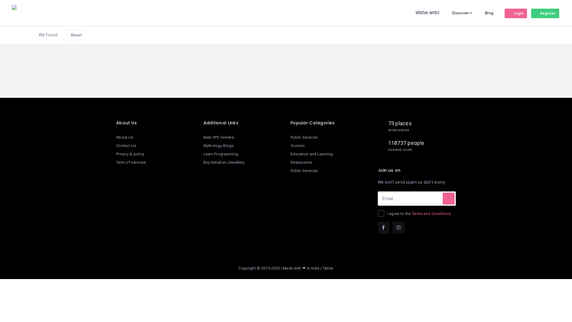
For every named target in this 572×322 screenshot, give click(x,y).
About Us (124, 137)
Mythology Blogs (218, 145)
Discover (460, 13)
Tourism (297, 145)
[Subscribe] (449, 199)
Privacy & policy (130, 154)
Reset (76, 35)
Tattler (328, 268)
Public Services (304, 137)
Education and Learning (311, 154)
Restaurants (301, 162)
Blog (489, 13)
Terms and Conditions (431, 213)
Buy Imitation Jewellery (223, 162)
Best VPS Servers (218, 137)
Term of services (131, 162)
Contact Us (126, 145)
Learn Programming (221, 154)
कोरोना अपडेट (427, 13)
